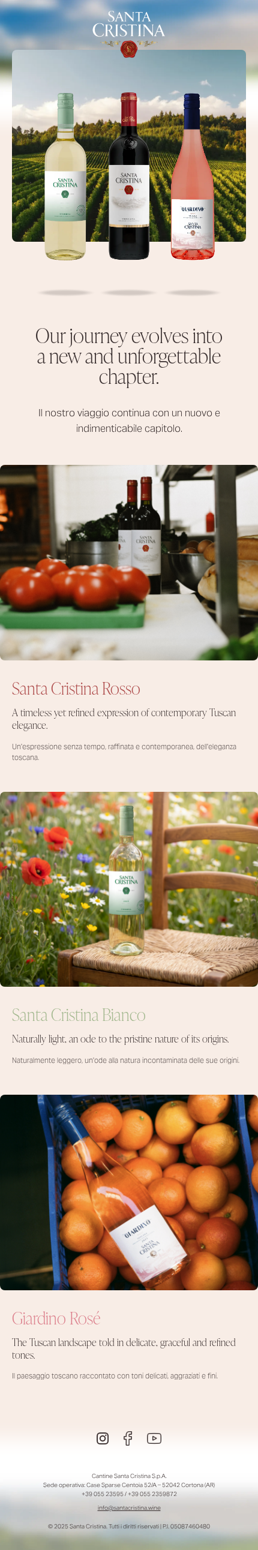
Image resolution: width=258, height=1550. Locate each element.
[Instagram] (103, 1438)
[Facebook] (128, 1438)
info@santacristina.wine (129, 1508)
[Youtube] (154, 1438)
